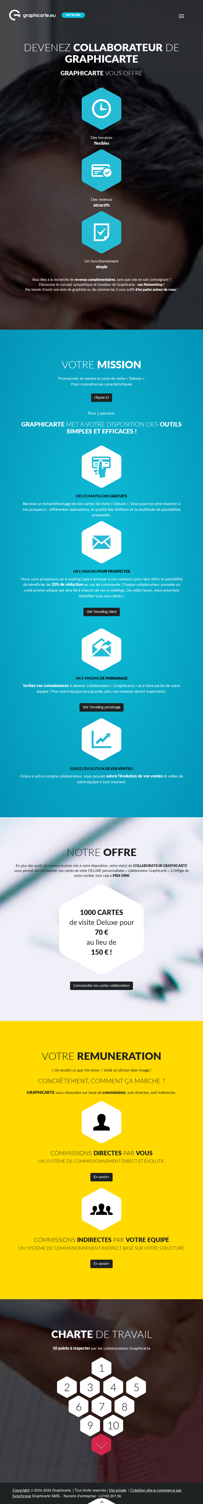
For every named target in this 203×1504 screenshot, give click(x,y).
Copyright (21, 1490)
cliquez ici (101, 397)
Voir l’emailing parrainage (101, 707)
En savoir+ (101, 1177)
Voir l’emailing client (102, 612)
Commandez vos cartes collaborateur (101, 986)
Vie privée (117, 1490)
